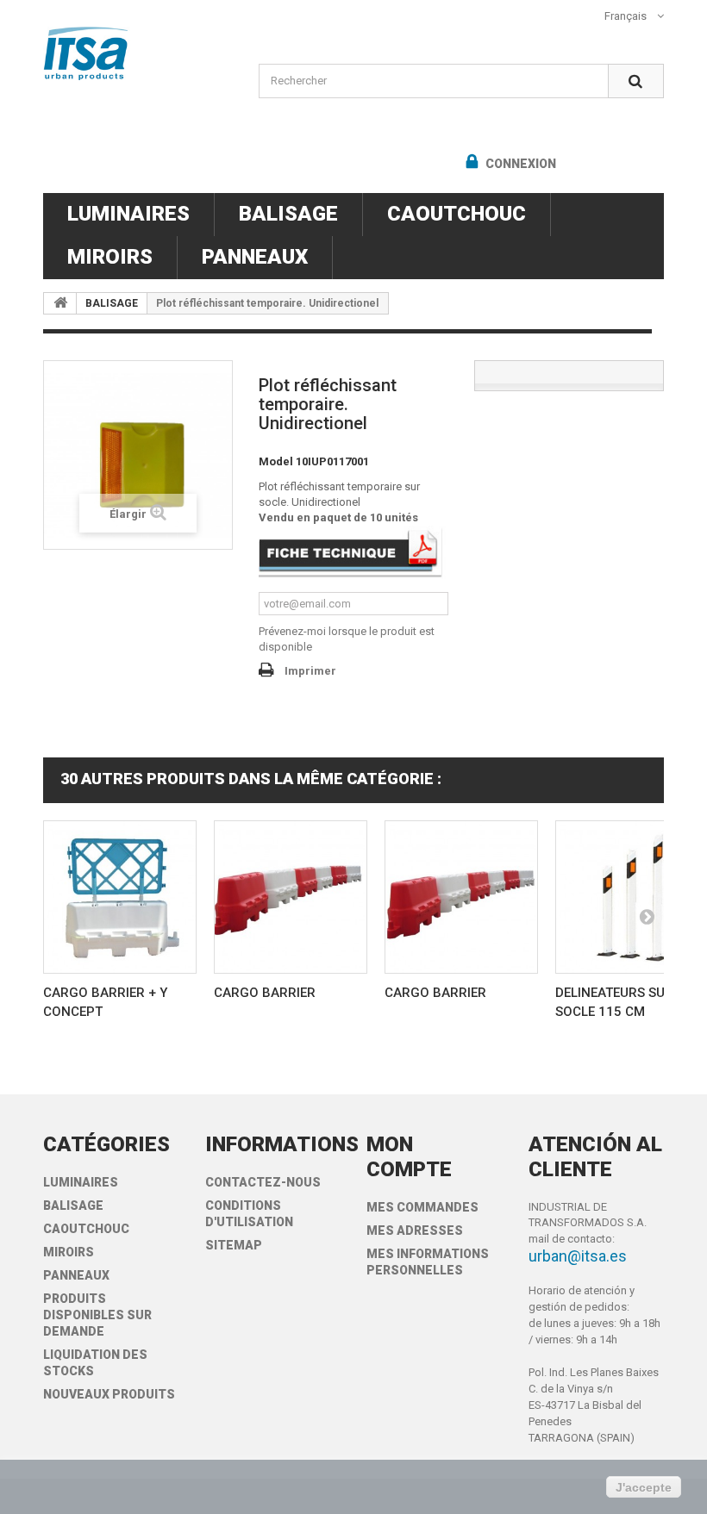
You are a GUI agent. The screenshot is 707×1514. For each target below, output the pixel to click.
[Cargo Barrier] (290, 897)
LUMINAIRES (128, 214)
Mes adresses (414, 1230)
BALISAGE (288, 214)
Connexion (519, 164)
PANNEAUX (255, 257)
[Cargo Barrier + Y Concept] (120, 897)
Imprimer (310, 670)
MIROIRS (110, 257)
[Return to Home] (60, 303)
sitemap (233, 1245)
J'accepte (644, 1487)
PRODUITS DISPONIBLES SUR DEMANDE (97, 1315)
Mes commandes (422, 1207)
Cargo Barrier (265, 992)
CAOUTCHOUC (456, 214)
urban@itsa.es (578, 1256)
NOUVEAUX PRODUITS (109, 1394)
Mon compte (409, 1156)
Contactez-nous (263, 1182)
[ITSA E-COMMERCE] (138, 53)
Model (276, 461)
